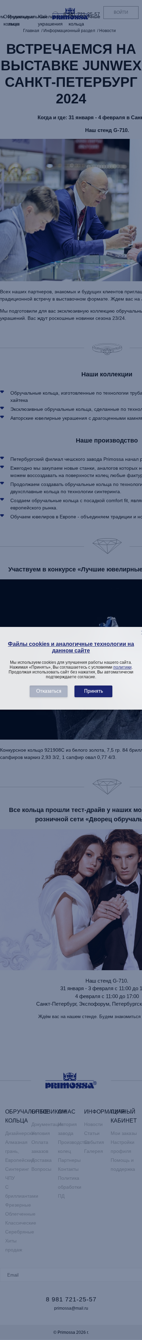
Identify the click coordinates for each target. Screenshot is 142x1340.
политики (122, 667)
